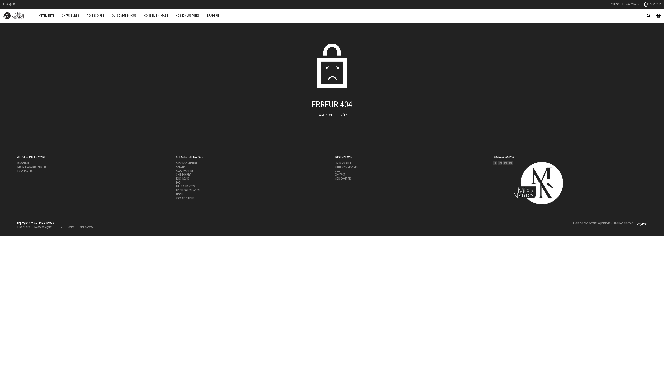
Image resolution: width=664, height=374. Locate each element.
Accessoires (95, 15)
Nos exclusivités (188, 15)
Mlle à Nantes (185, 186)
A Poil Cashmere (186, 162)
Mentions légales (346, 166)
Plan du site (343, 162)
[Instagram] (7, 4)
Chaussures (70, 15)
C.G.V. (337, 170)
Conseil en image (156, 15)
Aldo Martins (184, 170)
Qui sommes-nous (124, 15)
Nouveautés (25, 170)
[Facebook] (3, 4)
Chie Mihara (183, 174)
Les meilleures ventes (32, 166)
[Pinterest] (10, 4)
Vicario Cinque (185, 198)
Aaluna (180, 166)
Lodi (178, 182)
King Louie (182, 178)
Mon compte (632, 4)
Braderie (213, 15)
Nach (179, 194)
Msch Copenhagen (188, 190)
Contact (615, 4)
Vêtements (46, 15)
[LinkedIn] (14, 4)
